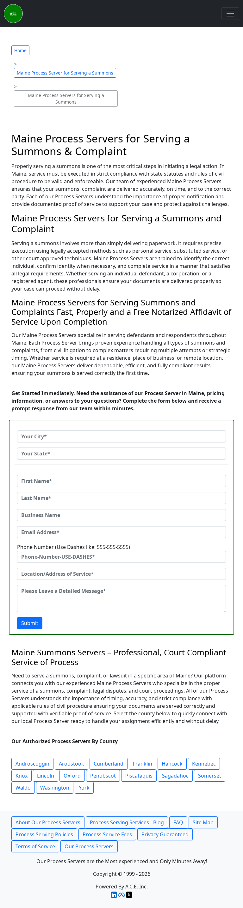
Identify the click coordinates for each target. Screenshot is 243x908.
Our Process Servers (89, 846)
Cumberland (108, 763)
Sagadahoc (175, 775)
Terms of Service (35, 846)
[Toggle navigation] (230, 13)
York (84, 787)
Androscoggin (32, 763)
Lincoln (45, 775)
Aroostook (71, 763)
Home (20, 50)
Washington (54, 787)
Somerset (209, 775)
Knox (22, 775)
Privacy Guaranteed (165, 834)
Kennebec (204, 763)
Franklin (142, 763)
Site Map (203, 822)
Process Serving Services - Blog (127, 822)
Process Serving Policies (44, 834)
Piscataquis (139, 775)
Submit (29, 623)
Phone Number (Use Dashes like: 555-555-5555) (73, 547)
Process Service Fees (107, 834)
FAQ (178, 822)
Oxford (72, 775)
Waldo (23, 787)
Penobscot (103, 775)
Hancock (172, 763)
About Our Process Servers (48, 822)
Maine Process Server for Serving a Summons (65, 73)
